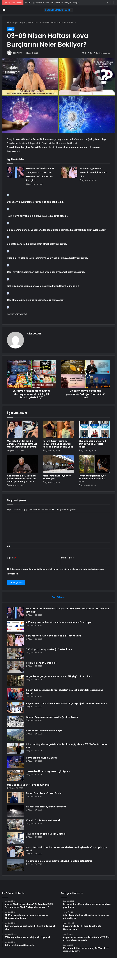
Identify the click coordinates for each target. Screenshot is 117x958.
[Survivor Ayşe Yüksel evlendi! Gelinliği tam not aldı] (69, 172)
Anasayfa (13, 22)
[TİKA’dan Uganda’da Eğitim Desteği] (15, 838)
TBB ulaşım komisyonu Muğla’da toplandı (49, 649)
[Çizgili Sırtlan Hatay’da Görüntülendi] (15, 811)
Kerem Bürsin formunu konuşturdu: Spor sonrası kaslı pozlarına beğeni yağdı (58, 443)
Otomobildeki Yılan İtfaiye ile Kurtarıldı (28, 784)
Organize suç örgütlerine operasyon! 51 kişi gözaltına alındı (59, 676)
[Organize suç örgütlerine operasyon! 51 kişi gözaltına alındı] (15, 680)
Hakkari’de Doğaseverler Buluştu (44, 730)
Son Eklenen (58, 597)
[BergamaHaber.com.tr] (58, 10)
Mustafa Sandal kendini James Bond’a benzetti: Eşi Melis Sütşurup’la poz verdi (22, 443)
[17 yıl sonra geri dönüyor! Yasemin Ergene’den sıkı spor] (94, 464)
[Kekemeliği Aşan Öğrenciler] (15, 667)
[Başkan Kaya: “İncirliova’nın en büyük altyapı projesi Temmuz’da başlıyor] (15, 707)
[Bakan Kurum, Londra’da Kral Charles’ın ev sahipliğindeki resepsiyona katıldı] (15, 694)
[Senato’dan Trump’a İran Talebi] (15, 797)
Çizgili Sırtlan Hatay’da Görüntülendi (46, 806)
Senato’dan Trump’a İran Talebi (44, 793)
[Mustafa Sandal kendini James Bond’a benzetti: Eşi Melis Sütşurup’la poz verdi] (22, 429)
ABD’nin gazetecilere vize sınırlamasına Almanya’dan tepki (59, 622)
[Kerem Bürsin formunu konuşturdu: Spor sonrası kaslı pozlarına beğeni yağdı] (58, 429)
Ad (9, 546)
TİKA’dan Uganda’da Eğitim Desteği (46, 833)
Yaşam (23, 22)
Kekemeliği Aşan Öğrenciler (41, 662)
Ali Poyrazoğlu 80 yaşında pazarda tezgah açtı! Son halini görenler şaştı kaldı (21, 478)
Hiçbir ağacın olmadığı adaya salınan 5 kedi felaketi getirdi (59, 860)
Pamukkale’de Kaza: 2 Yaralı (41, 757)
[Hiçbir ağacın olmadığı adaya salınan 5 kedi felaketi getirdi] (15, 865)
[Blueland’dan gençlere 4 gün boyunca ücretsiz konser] (94, 429)
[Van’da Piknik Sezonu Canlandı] (15, 824)
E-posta (11, 557)
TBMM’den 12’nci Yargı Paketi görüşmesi (48, 771)
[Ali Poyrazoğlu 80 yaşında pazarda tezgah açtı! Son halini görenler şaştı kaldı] (22, 464)
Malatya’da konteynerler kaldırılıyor (57, 477)
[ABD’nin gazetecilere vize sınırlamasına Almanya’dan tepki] (15, 626)
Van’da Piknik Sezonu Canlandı (43, 820)
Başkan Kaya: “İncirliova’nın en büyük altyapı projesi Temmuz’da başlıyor (66, 703)
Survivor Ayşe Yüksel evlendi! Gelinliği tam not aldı (49, 2)
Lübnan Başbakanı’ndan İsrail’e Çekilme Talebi (52, 717)
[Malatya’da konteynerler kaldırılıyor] (58, 464)
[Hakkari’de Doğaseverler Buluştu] (15, 735)
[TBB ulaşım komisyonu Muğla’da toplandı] (15, 653)
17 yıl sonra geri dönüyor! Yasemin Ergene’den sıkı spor (92, 478)
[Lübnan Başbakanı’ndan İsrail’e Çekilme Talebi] (15, 721)
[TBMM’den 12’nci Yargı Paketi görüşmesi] (15, 775)
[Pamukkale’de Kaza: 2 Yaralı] (15, 762)
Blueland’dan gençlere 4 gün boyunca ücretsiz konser (92, 443)
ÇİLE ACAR (17, 53)
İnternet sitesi (67, 557)
